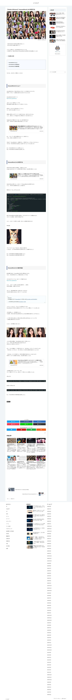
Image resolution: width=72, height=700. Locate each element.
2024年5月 (49, 573)
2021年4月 (49, 664)
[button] (65, 72)
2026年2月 (49, 521)
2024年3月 (49, 578)
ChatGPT (8, 508)
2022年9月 (49, 622)
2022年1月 (49, 642)
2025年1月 (49, 553)
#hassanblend (17, 299)
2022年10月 (49, 620)
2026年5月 (49, 513)
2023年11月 (49, 588)
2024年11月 (49, 558)
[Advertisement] (26, 79)
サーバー (8, 518)
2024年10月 (49, 560)
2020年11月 (49, 677)
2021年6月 (49, 659)
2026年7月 (49, 508)
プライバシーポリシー (57, 698)
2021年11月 (49, 647)
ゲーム (7, 516)
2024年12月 (49, 555)
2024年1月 (49, 583)
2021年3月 (49, 667)
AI (6, 506)
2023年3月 (49, 607)
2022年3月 (49, 637)
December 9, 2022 (22, 301)
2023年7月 (49, 598)
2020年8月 (49, 684)
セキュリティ (8, 521)
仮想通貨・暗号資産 (10, 531)
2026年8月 (49, 506)
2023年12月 (49, 585)
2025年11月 (49, 528)
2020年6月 (49, 689)
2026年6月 (49, 511)
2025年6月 (49, 541)
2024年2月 (49, 580)
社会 (7, 543)
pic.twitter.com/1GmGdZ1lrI (32, 299)
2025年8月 (49, 536)
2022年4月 (49, 635)
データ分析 (8, 526)
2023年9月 (49, 593)
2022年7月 (49, 627)
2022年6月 (49, 630)
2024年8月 (49, 565)
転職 (7, 548)
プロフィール (57, 51)
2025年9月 (49, 533)
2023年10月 (49, 590)
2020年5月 (49, 692)
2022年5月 (49, 632)
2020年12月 (49, 674)
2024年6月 (49, 570)
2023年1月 (49, 612)
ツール (7, 523)
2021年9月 (49, 652)
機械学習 (9, 401)
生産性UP (8, 538)
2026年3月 (49, 518)
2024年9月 (49, 563)
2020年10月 (49, 679)
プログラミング (9, 528)
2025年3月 (49, 548)
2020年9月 (49, 682)
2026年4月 (49, 516)
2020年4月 (49, 694)
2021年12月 (49, 645)
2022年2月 (49, 640)
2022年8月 (49, 625)
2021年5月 (49, 662)
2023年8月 (49, 595)
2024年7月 (49, 568)
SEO (7, 513)
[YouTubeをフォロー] (21, 430)
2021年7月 (49, 657)
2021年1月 (49, 672)
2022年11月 (49, 617)
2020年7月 (49, 687)
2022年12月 (49, 615)
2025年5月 (49, 543)
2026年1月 (49, 523)
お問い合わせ (64, 698)
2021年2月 (49, 669)
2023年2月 (49, 610)
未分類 (7, 533)
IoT (6, 511)
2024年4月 (49, 575)
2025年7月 (49, 538)
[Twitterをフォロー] (11, 430)
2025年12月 (49, 526)
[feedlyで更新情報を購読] (31, 430)
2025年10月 (49, 531)
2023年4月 (49, 605)
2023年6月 (49, 600)
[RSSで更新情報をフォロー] (41, 430)
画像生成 (8, 541)
